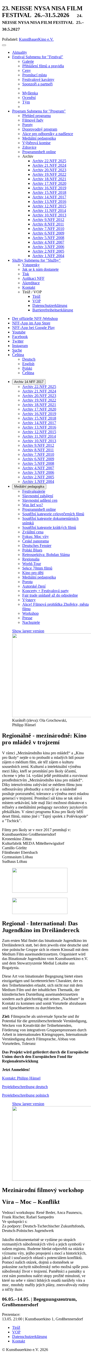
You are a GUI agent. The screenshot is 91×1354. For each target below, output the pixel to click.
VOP (16, 1332)
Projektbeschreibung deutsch (25, 1087)
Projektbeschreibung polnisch (25, 1095)
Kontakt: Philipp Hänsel (21, 1078)
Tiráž (16, 1327)
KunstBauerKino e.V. (36, 39)
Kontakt (18, 1341)
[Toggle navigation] (4, 45)
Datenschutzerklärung (29, 1336)
